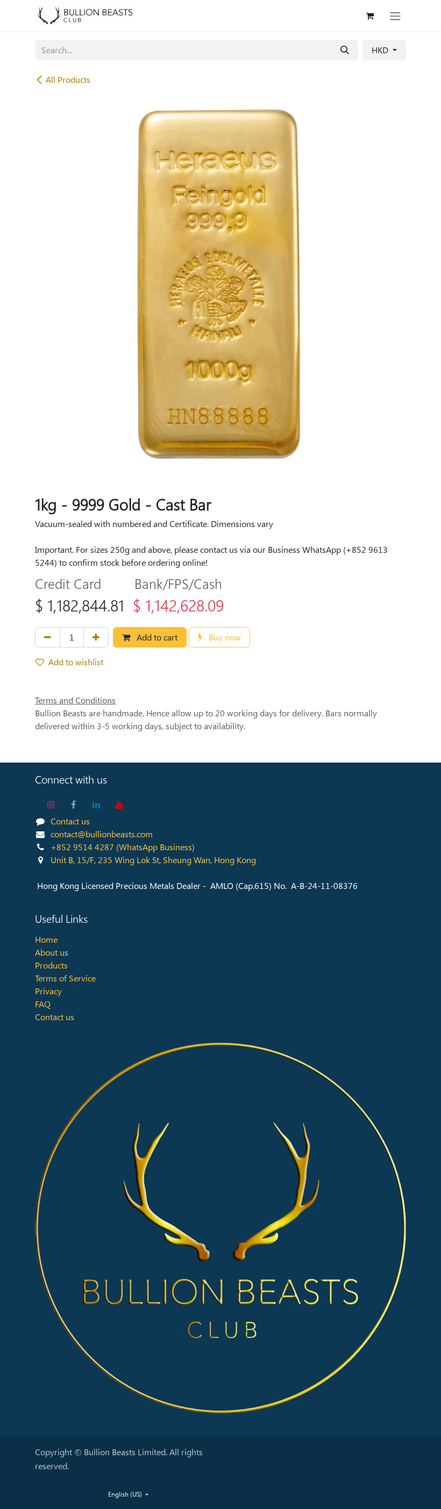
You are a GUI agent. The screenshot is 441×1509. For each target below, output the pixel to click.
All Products (68, 79)
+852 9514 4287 (82, 846)
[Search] (344, 50)
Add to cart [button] (155, 637)
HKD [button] (381, 49)
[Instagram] (51, 804)
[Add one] (96, 637)
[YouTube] (119, 804)
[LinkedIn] (96, 804)
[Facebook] (73, 804)
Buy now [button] (224, 637)
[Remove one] (47, 637)
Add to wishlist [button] (75, 661)
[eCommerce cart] (369, 15)
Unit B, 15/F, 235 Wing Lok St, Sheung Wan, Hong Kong (153, 859)
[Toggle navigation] (395, 15)
